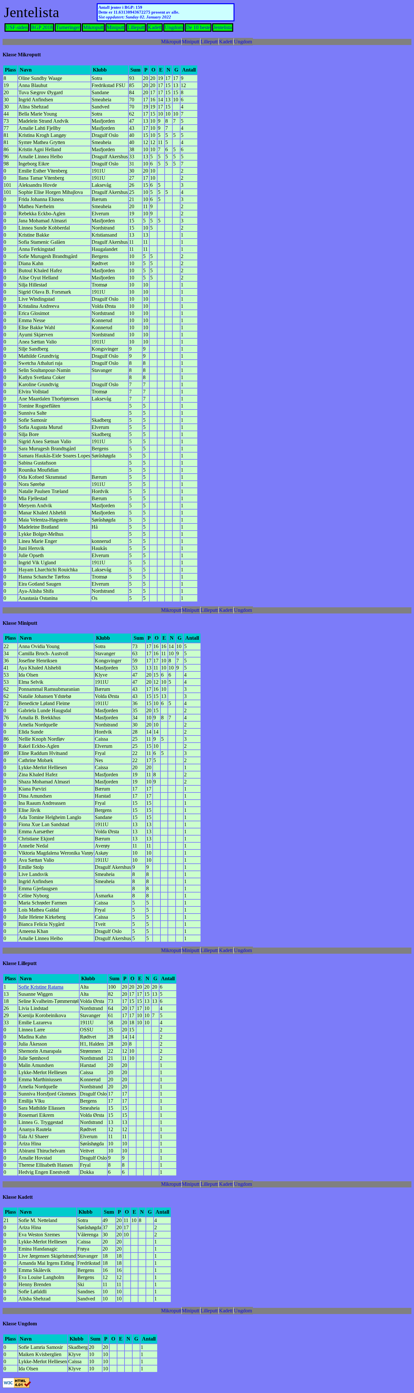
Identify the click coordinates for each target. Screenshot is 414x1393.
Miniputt (115, 27)
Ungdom (174, 27)
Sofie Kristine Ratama (40, 987)
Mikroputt (93, 27)
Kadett (154, 27)
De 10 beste (198, 27)
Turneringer (68, 27)
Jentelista (222, 27)
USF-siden (17, 27)
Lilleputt (136, 27)
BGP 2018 (42, 27)
